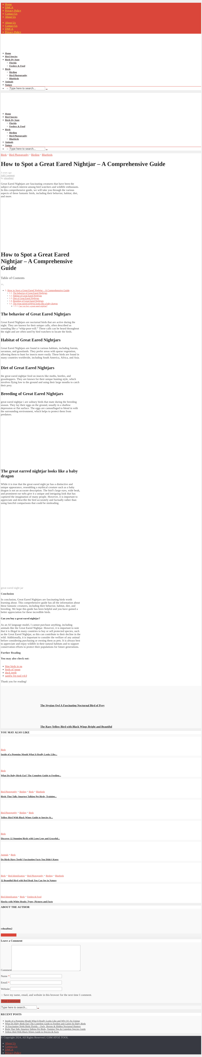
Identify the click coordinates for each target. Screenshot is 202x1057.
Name (5, 976)
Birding (13, 72)
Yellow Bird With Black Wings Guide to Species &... (27, 817)
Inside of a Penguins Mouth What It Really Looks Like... (29, 754)
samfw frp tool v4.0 (16, 675)
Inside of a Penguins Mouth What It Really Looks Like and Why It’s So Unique (42, 1021)
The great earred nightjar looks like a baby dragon (35, 303)
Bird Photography (18, 75)
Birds (8, 69)
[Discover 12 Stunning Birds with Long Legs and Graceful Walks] (8, 830)
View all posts (8, 934)
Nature (8, 84)
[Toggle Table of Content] (2, 284)
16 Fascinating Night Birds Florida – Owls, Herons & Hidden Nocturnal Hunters (43, 1026)
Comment (6, 970)
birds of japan (12, 669)
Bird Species (11, 56)
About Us (10, 16)
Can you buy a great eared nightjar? (33, 306)
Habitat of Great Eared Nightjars (27, 295)
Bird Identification (16, 875)
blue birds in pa (13, 666)
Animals (9, 81)
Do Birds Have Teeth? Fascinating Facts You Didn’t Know (30, 859)
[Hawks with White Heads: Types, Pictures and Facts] (8, 893)
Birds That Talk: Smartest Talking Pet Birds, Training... (29, 796)
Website (5, 988)
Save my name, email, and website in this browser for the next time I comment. (48, 994)
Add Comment (8, 175)
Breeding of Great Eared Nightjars (28, 301)
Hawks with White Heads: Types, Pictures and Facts (27, 901)
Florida (13, 62)
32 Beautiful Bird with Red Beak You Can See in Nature (28, 880)
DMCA (9, 7)
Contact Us (11, 13)
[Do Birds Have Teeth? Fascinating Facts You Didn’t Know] (8, 851)
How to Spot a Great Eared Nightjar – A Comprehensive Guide (38, 290)
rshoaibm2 (9, 178)
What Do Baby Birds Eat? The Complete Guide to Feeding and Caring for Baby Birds (45, 1023)
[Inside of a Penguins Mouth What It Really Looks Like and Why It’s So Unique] (8, 746)
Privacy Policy (13, 10)
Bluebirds (14, 78)
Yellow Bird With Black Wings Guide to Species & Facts (32, 1031)
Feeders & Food (17, 66)
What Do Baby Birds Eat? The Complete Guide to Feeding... (31, 775)
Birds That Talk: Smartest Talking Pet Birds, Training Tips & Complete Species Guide (45, 1029)
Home (8, 4)
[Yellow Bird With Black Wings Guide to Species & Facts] (8, 809)
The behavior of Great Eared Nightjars (30, 293)
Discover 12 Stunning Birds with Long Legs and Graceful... (30, 838)
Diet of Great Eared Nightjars (26, 298)
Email (5, 982)
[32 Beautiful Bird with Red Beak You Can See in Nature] (8, 872)
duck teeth (11, 672)
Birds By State (12, 59)
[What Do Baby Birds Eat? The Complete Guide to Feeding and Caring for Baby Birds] (8, 767)
